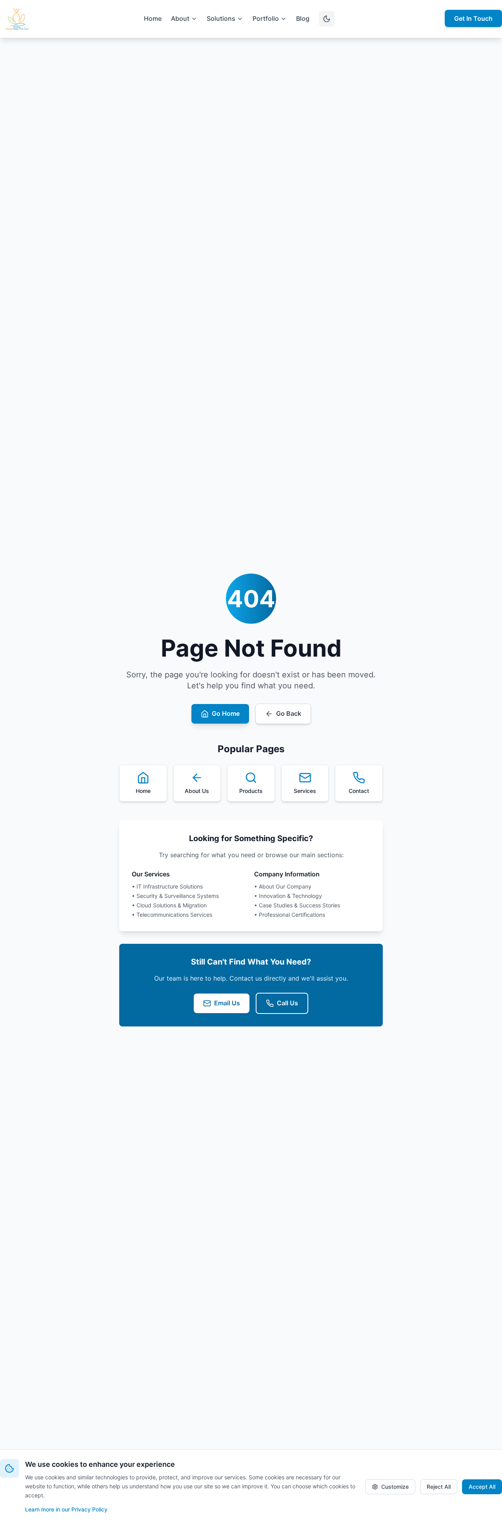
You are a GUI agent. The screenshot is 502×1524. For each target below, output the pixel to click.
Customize (395, 1486)
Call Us (287, 1003)
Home (153, 18)
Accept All (482, 1486)
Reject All (439, 1486)
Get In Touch (473, 18)
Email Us (227, 1003)
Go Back (288, 713)
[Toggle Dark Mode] (327, 19)
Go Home (226, 713)
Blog (302, 18)
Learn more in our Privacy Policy (66, 1509)
